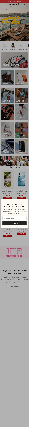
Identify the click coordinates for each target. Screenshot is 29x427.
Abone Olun (14, 223)
